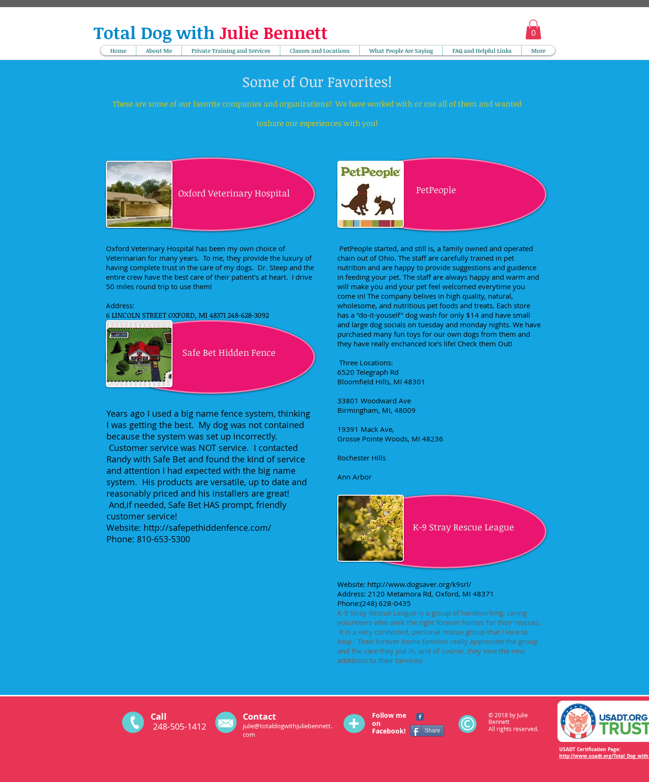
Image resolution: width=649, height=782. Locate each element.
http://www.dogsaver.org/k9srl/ (419, 584)
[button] (533, 29)
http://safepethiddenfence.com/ (208, 527)
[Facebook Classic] (420, 717)
